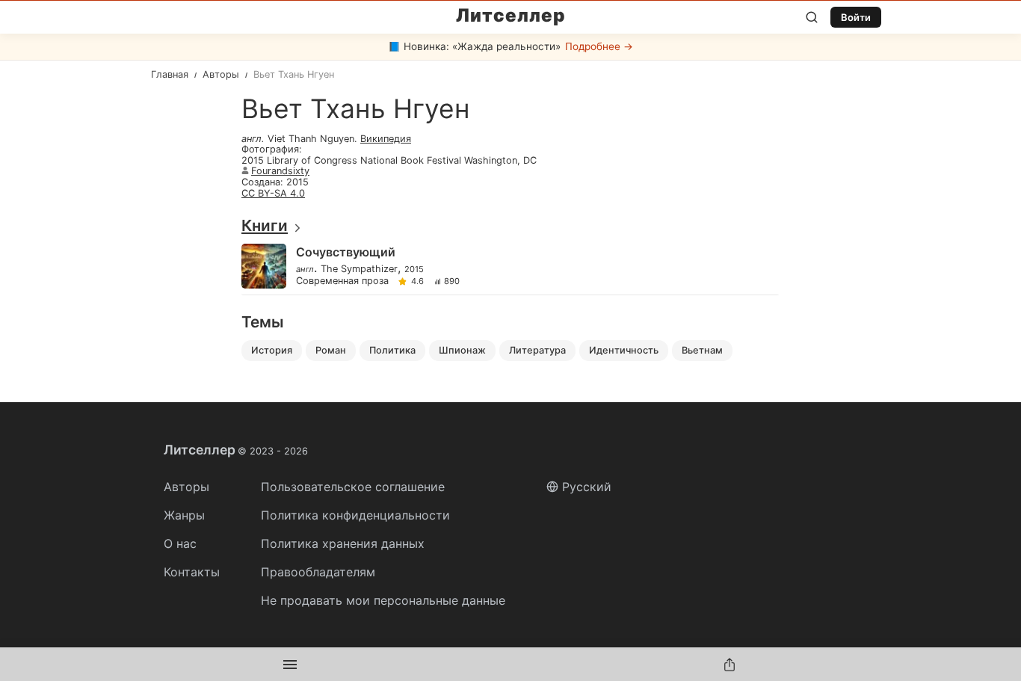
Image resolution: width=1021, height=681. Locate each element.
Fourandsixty (280, 170)
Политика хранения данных (343, 543)
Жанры (184, 515)
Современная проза (342, 281)
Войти (856, 17)
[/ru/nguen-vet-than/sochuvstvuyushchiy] (509, 267)
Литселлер (511, 16)
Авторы (186, 486)
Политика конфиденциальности (355, 515)
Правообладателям (318, 571)
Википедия (385, 138)
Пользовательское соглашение (353, 486)
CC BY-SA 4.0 (273, 193)
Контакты (192, 571)
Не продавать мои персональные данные (383, 600)
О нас (180, 543)
